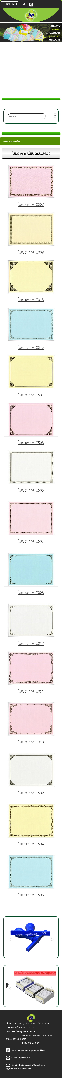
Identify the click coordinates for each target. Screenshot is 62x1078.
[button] (10, 937)
